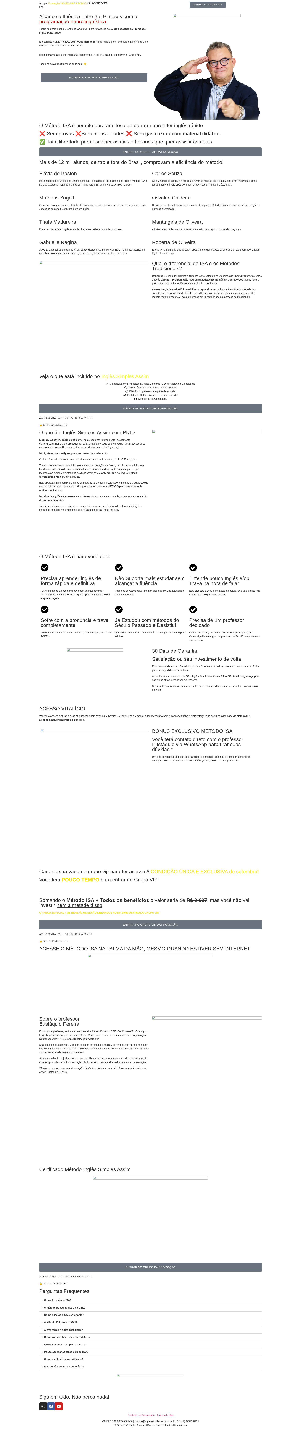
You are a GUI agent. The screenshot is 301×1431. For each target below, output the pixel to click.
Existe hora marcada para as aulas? (65, 1344)
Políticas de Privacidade (141, 1415)
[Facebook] (51, 1406)
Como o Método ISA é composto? (64, 1315)
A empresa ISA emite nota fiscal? (63, 1329)
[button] (150, 1300)
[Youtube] (59, 1406)
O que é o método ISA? (57, 1300)
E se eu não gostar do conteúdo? (64, 1366)
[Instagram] (43, 1406)
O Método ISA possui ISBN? (60, 1322)
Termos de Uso (165, 1415)
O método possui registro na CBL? (64, 1307)
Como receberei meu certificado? (64, 1359)
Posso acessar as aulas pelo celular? (66, 1352)
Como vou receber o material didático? (67, 1337)
